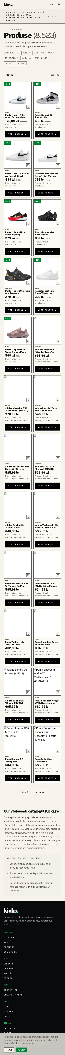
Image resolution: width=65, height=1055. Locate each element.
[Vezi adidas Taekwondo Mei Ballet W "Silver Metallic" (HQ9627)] (17, 448)
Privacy (8, 1011)
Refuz (9, 1050)
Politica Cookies (12, 1043)
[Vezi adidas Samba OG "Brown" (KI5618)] (17, 681)
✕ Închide (53, 16)
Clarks (21, 63)
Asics (51, 53)
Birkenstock (11, 58)
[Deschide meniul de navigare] (58, 4)
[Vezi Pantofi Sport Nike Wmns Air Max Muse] (17, 330)
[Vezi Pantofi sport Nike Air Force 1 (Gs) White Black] (47, 154)
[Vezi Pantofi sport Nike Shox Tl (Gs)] (47, 213)
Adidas (26, 53)
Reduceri (9, 942)
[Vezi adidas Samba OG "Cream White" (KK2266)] (17, 506)
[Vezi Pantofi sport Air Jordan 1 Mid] (47, 96)
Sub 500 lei (11, 952)
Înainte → (39, 792)
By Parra (26, 58)
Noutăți (8, 973)
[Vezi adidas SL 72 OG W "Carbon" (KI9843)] (47, 448)
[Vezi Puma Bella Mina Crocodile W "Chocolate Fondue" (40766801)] (47, 740)
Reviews (9, 968)
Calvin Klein (42, 58)
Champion (9, 63)
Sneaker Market (14, 995)
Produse (9, 937)
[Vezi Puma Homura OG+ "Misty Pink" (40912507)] (17, 740)
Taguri (8, 978)
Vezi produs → (17, 134)
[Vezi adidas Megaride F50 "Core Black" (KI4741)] (17, 389)
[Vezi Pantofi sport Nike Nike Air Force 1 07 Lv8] (17, 154)
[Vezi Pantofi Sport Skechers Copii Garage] (17, 272)
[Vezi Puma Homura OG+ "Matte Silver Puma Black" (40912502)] (47, 564)
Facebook (10, 1028)
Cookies (9, 1016)
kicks (8, 4)
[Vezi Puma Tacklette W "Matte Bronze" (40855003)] (17, 623)
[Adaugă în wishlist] (28, 107)
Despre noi (10, 990)
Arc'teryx (39, 53)
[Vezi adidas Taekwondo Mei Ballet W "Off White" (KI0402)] (47, 506)
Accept (21, 1050)
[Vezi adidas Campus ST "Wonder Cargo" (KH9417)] (47, 330)
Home (6, 30)
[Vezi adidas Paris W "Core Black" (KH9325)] (47, 389)
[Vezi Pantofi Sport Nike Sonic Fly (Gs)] (17, 213)
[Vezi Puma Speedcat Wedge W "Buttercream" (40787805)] (47, 681)
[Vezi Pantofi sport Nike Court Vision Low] (47, 272)
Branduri (9, 947)
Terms (7, 1007)
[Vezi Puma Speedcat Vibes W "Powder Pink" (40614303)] (17, 564)
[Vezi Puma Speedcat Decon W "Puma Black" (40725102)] (47, 623)
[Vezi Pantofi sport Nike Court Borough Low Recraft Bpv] (17, 96)
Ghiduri (8, 964)
